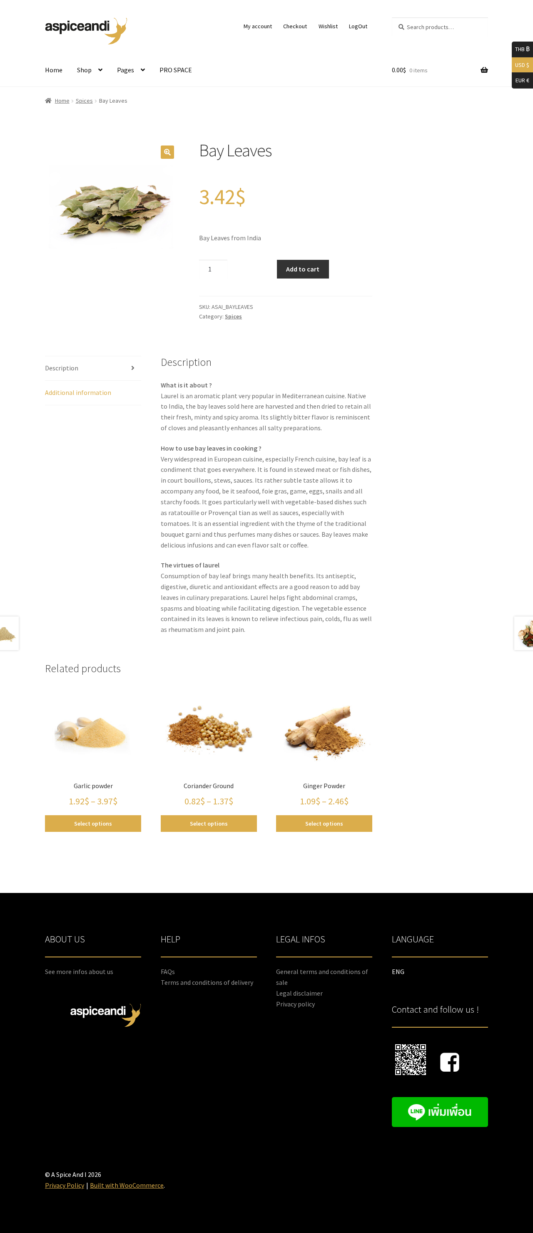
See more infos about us (79, 971)
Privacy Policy (64, 1185)
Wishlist (328, 26)
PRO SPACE (175, 70)
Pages (125, 70)
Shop (84, 70)
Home (53, 70)
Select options (93, 823)
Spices (84, 100)
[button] (167, 152)
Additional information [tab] (78, 392)
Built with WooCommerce (127, 1185)
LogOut (358, 26)
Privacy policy (295, 1004)
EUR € (520, 80)
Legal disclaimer (299, 993)
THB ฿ (521, 49)
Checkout (295, 26)
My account (258, 26)
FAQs (168, 971)
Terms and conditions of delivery (207, 982)
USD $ (521, 64)
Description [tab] (61, 368)
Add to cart (302, 269)
